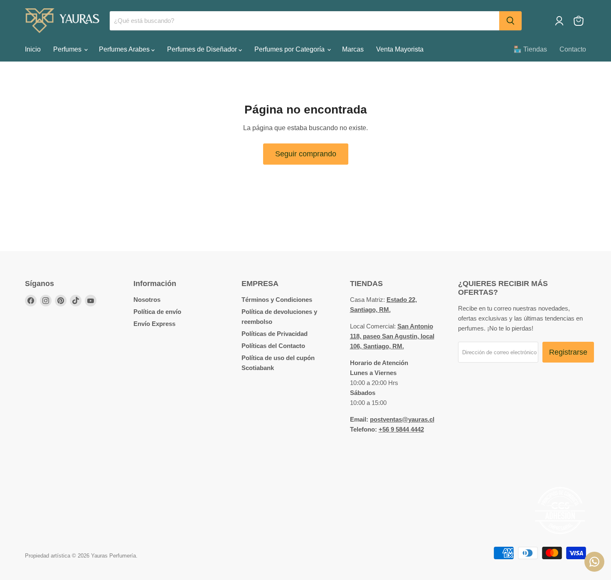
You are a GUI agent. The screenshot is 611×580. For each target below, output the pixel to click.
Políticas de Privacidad (274, 333)
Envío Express (154, 323)
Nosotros (146, 299)
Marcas (353, 49)
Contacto (572, 49)
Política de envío (157, 311)
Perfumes (68, 49)
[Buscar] (510, 20)
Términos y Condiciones (276, 299)
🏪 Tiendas (530, 49)
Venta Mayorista (400, 49)
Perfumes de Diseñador (203, 49)
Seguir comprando (305, 154)
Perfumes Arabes (125, 49)
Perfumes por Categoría (290, 49)
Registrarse (568, 352)
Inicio (33, 49)
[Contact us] (594, 562)
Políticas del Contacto (273, 345)
